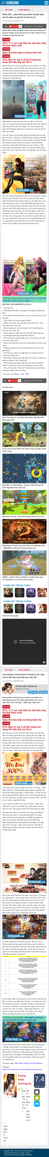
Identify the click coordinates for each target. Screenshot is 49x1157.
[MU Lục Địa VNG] (31, 593)
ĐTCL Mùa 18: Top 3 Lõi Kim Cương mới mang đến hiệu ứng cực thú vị (21, 61)
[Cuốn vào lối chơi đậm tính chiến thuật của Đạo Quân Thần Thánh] (24, 435)
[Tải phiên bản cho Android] (37, 1098)
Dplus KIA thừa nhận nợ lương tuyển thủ (21, 52)
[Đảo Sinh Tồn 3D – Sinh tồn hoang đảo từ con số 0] (24, 502)
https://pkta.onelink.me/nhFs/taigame (28, 1063)
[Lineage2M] (19, 593)
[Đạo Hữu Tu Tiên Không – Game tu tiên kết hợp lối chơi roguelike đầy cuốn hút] (24, 469)
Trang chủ (33, 692)
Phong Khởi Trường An (26, 686)
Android (16, 374)
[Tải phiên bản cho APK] (37, 1104)
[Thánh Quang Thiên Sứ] (42, 593)
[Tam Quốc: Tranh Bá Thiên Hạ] (8, 593)
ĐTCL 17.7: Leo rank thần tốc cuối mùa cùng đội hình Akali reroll (24, 44)
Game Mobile (24, 10)
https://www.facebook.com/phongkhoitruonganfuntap (22, 1069)
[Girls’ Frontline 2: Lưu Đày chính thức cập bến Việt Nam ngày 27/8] (24, 403)
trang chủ (39, 1086)
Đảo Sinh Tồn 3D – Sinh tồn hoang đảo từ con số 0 (23, 516)
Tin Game (9, 10)
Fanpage (43, 692)
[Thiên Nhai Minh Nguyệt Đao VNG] (42, 609)
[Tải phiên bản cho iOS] (37, 1092)
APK (27, 374)
